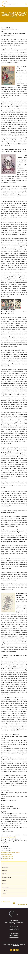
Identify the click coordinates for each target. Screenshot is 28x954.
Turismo (4, 893)
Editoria (4, 874)
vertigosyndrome (8, 856)
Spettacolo (5, 890)
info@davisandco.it (14, 935)
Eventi (4, 880)
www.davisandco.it (14, 937)
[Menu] (26, 3)
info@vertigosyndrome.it (8, 852)
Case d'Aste (5, 867)
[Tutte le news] (14, 903)
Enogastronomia (6, 877)
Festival (4, 883)
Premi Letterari (6, 887)
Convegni (4, 870)
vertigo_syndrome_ (8, 858)
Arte (3, 864)
